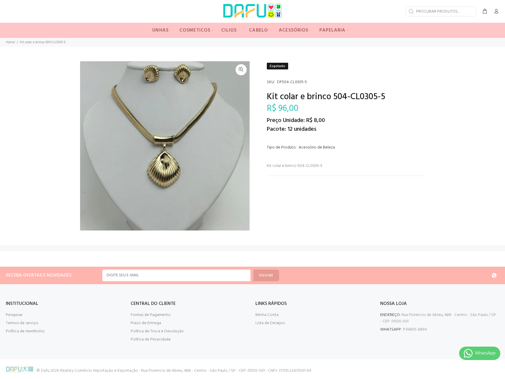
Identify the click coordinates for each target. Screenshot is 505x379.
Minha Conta (267, 315)
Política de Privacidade (151, 339)
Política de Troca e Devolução (157, 331)
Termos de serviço (22, 323)
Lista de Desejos (270, 323)
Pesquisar (14, 315)
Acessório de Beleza (317, 147)
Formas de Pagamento (151, 315)
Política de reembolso (25, 331)
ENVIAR (266, 275)
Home (10, 42)
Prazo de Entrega (146, 323)
